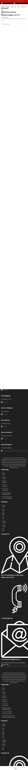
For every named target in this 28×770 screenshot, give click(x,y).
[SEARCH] (25, 24)
